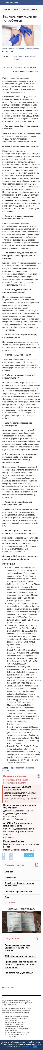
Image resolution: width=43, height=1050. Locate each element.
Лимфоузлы (10, 877)
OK (35, 1046)
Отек (7, 897)
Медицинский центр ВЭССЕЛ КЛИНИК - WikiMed (17, 788)
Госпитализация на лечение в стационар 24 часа (21, 845)
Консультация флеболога (14, 782)
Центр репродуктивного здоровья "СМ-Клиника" (19, 806)
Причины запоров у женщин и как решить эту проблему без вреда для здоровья (21, 964)
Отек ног (9, 871)
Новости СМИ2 (8, 988)
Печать (29, 854)
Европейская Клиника (13, 841)
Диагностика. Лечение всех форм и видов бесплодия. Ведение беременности (19, 813)
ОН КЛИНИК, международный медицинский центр (17, 824)
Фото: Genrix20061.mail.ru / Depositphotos (20, 48)
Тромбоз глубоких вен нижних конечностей (19, 884)
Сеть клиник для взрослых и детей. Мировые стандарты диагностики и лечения (19, 831)
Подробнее (26, 1046)
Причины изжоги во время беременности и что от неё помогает (17, 948)
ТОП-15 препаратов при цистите (20, 956)
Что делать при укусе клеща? (19, 972)
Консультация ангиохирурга (15, 779)
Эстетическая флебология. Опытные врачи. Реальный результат (20, 794)
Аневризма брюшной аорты (18, 891)
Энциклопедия (11, 2)
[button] (5, 922)
